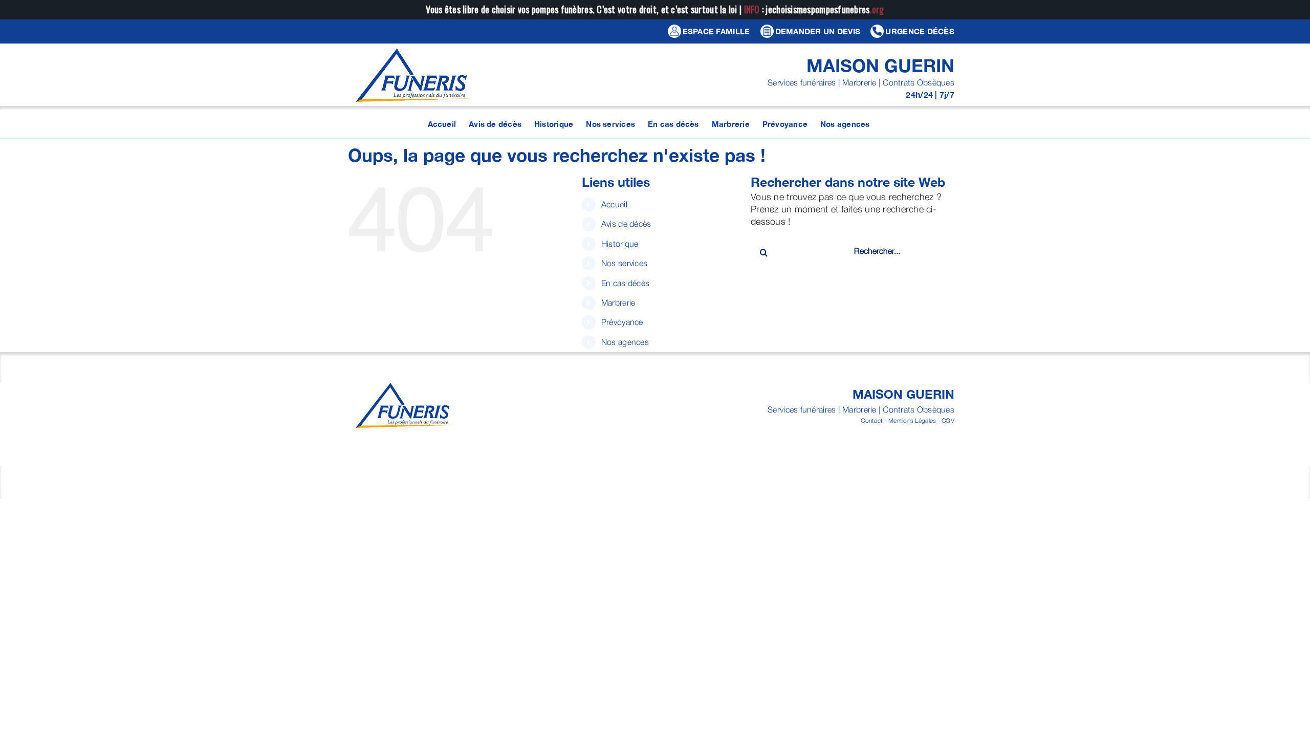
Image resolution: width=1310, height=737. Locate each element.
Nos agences (625, 341)
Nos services (624, 263)
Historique (620, 243)
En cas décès (625, 283)
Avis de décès (626, 223)
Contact (872, 420)
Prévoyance (622, 322)
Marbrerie (618, 302)
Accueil (614, 204)
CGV (948, 420)
